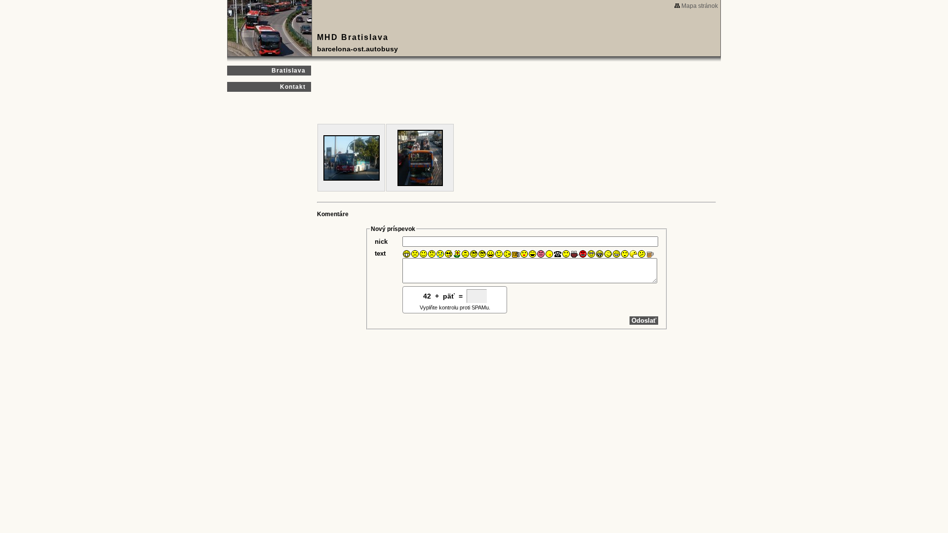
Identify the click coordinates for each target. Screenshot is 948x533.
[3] (423, 254)
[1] (406, 254)
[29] (641, 254)
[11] (490, 254)
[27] (625, 254)
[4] (431, 254)
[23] (591, 254)
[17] (541, 254)
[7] (457, 254)
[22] (583, 254)
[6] (448, 254)
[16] (532, 254)
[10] (482, 254)
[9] (473, 254)
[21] (574, 254)
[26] (616, 254)
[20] (566, 254)
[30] (650, 254)
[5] (440, 254)
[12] (499, 254)
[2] (415, 254)
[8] (465, 254)
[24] (599, 254)
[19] (557, 254)
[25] (608, 254)
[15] (524, 254)
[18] (549, 254)
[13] (507, 254)
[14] (515, 254)
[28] (633, 254)
